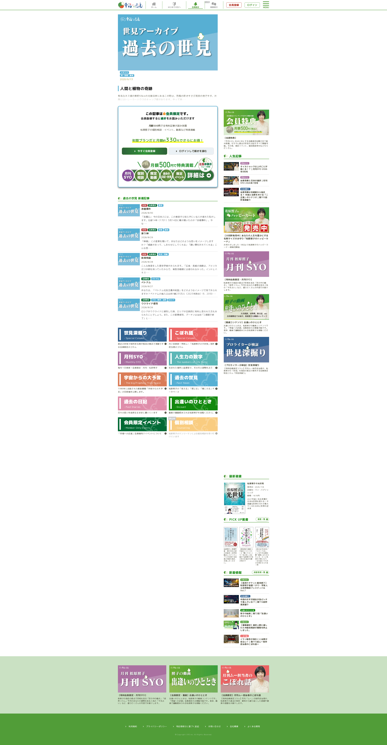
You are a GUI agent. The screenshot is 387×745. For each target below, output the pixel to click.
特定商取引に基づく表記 (187, 726)
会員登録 (234, 5)
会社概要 (234, 726)
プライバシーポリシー (156, 726)
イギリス (124, 72)
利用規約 (133, 726)
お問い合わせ (214, 726)
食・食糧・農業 (127, 75)
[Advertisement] (246, 59)
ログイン (252, 5)
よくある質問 (253, 726)
